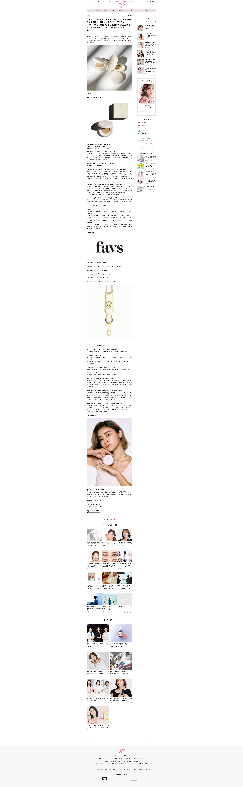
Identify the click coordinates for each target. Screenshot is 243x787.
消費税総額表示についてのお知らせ (121, 774)
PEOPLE (121, 10)
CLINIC (146, 10)
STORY (106, 769)
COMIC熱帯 (141, 769)
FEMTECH (129, 10)
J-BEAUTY (111, 1)
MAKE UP (106, 10)
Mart (110, 769)
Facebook (144, 133)
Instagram (144, 122)
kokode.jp (117, 771)
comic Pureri (147, 769)
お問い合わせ (114, 763)
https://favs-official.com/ (96, 504)
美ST (114, 769)
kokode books (131, 771)
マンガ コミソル (104, 771)
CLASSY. (97, 769)
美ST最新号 (117, 1)
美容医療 (119, 761)
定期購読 (143, 113)
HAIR (114, 10)
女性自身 (128, 769)
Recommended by (126, 612)
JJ (93, 769)
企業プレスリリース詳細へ (93, 512)
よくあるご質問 (107, 763)
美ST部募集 (152, 1)
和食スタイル (122, 769)
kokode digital (139, 771)
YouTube (143, 125)
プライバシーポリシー (132, 763)
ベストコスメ (124, 1)
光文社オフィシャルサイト (143, 763)
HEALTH (138, 10)
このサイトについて (99, 763)
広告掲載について (122, 763)
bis (117, 769)
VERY (102, 769)
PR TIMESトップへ (91, 514)
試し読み (150, 110)
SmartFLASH (134, 769)
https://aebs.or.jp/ (134, 780)
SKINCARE (97, 10)
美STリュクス (131, 1)
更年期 (124, 761)
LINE (143, 130)
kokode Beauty (124, 771)
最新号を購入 (143, 110)
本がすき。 (111, 771)
